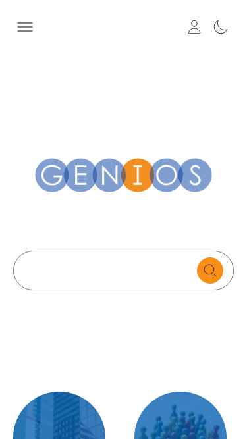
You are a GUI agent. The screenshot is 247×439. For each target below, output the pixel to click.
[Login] (194, 27)
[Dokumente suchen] (210, 270)
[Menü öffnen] (25, 27)
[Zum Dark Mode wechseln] (220, 27)
